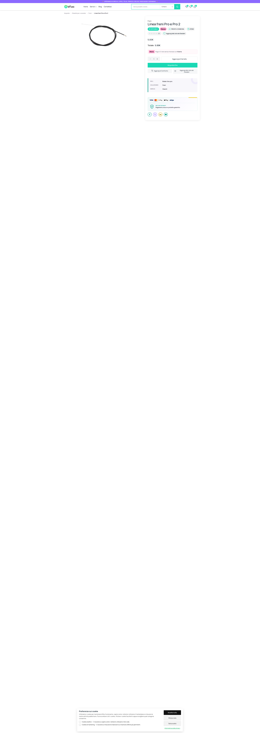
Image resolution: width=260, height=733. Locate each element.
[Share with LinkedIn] (160, 114)
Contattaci (108, 6)
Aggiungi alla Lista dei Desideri (187, 71)
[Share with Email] (166, 114)
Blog (100, 6)
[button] (167, 6)
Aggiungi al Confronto (161, 71)
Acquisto (67, 13)
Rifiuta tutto (172, 718)
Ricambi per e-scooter (79, 13)
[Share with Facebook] (150, 114)
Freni (90, 13)
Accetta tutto (172, 713)
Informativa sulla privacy (172, 728)
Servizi (92, 6)
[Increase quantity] (157, 59)
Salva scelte (172, 723)
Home (85, 6)
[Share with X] (155, 114)
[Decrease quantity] (150, 59)
